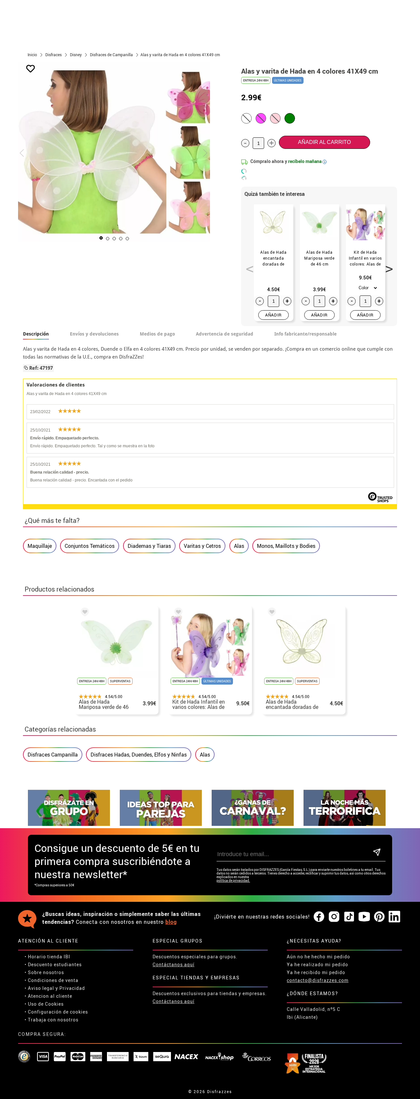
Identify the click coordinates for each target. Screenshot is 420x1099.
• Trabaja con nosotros (51, 1020)
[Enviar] (377, 852)
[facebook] (319, 917)
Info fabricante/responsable (305, 334)
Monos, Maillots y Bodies (286, 546)
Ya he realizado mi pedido (317, 964)
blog (171, 921)
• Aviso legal (39, 988)
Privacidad (72, 988)
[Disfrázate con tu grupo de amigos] (69, 824)
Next (387, 265)
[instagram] (334, 917)
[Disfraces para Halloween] (345, 824)
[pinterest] (379, 917)
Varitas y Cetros (202, 546)
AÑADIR (273, 315)
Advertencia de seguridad (224, 334)
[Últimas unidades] (289, 118)
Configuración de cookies (58, 1012)
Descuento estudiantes (55, 964)
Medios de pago (157, 334)
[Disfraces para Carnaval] (253, 824)
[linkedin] (394, 917)
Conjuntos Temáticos (90, 546)
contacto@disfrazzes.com (317, 980)
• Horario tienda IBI (47, 956)
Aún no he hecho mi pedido (318, 956)
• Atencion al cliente (48, 996)
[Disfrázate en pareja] (161, 824)
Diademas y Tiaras (149, 546)
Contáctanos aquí (174, 964)
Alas (239, 546)
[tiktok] (349, 917)
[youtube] (364, 917)
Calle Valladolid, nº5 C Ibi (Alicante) (313, 1013)
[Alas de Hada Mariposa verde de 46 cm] (83, 613)
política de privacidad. (233, 880)
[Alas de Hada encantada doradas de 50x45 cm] (270, 613)
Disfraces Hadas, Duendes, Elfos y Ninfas (139, 754)
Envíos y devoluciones (94, 334)
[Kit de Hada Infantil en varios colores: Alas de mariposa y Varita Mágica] (177, 613)
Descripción (36, 334)
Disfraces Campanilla (53, 754)
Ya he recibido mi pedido (316, 972)
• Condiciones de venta (51, 980)
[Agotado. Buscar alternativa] (246, 118)
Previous (247, 265)
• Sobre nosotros (44, 972)
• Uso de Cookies (44, 1004)
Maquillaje (40, 546)
